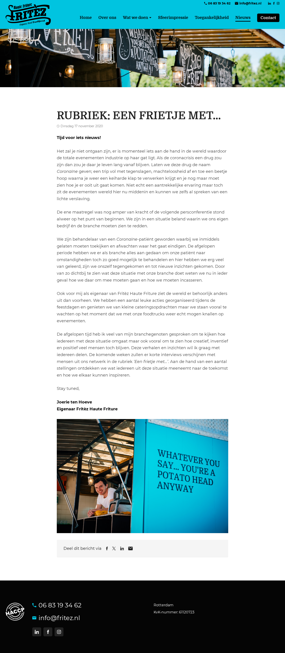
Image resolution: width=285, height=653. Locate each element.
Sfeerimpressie (173, 17)
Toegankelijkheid (212, 17)
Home (86, 17)
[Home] (28, 14)
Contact (268, 18)
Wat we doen (135, 17)
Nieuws (242, 17)
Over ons (107, 17)
